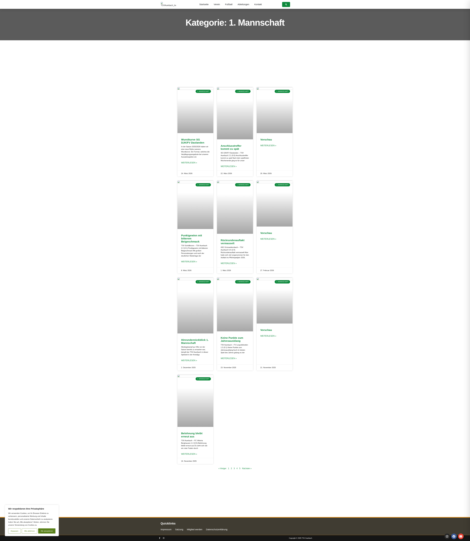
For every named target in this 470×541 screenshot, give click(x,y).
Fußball (228, 4)
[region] (32, 520)
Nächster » (247, 468)
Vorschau (266, 139)
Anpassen (14, 531)
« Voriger (222, 468)
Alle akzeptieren (47, 531)
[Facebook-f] (159, 538)
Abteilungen (243, 4)
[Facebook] (454, 536)
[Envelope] (461, 536)
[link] (286, 4)
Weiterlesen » (189, 163)
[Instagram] (163, 538)
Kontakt (258, 4)
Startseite (204, 4)
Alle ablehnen (29, 531)
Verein (217, 4)
